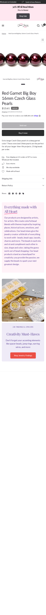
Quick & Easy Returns (31, 2)
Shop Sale (23, 16)
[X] (12, 193)
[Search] (38, 25)
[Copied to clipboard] (23, 193)
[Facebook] (9, 193)
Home (4, 33)
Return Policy (7, 185)
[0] (42, 25)
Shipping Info (7, 178)
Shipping (4, 112)
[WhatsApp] (19, 193)
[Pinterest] (16, 193)
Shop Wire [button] (23, 359)
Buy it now (23, 133)
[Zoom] (43, 40)
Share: (4, 193)
